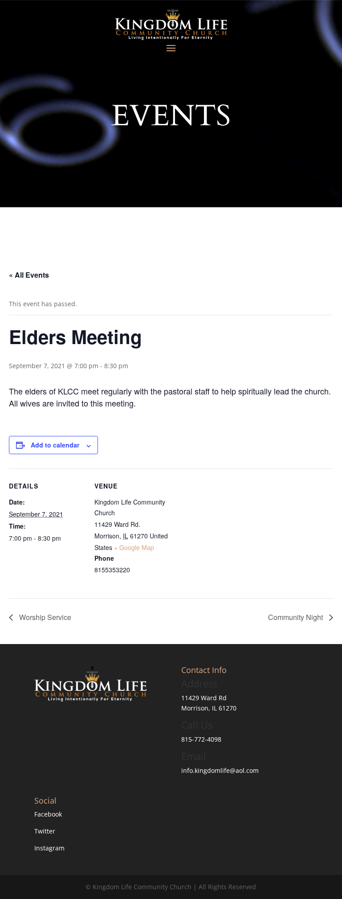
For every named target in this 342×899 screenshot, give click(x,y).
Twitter (44, 831)
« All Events (29, 275)
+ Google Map (134, 547)
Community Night (296, 617)
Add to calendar (55, 444)
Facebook (48, 814)
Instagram (49, 848)
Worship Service (44, 617)
